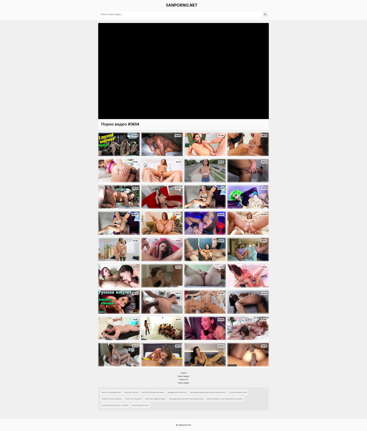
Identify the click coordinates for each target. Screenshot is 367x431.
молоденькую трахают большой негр (186, 398)
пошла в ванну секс (238, 392)
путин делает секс (140, 405)
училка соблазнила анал (152, 392)
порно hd (183, 379)
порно (183, 373)
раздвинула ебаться (177, 392)
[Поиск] (265, 14)
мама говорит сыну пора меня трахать (225, 398)
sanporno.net (181, 5)
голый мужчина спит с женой (115, 405)
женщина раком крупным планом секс (208, 392)
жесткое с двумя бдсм (155, 398)
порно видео (183, 376)
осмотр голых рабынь (112, 398)
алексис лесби (131, 392)
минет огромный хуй (111, 392)
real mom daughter (133, 398)
